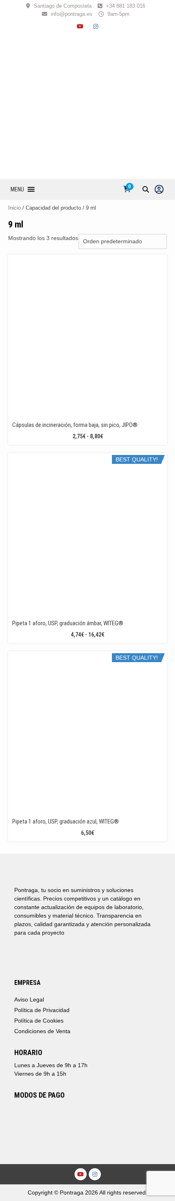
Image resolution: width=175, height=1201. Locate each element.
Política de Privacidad (42, 1010)
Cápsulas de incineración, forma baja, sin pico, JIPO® (75, 425)
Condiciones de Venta (42, 1031)
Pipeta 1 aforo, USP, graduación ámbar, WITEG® (67, 623)
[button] (17, 189)
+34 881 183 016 (125, 6)
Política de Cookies (38, 1020)
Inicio (14, 208)
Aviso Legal (29, 999)
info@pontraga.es (71, 14)
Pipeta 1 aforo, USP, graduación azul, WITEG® (65, 821)
